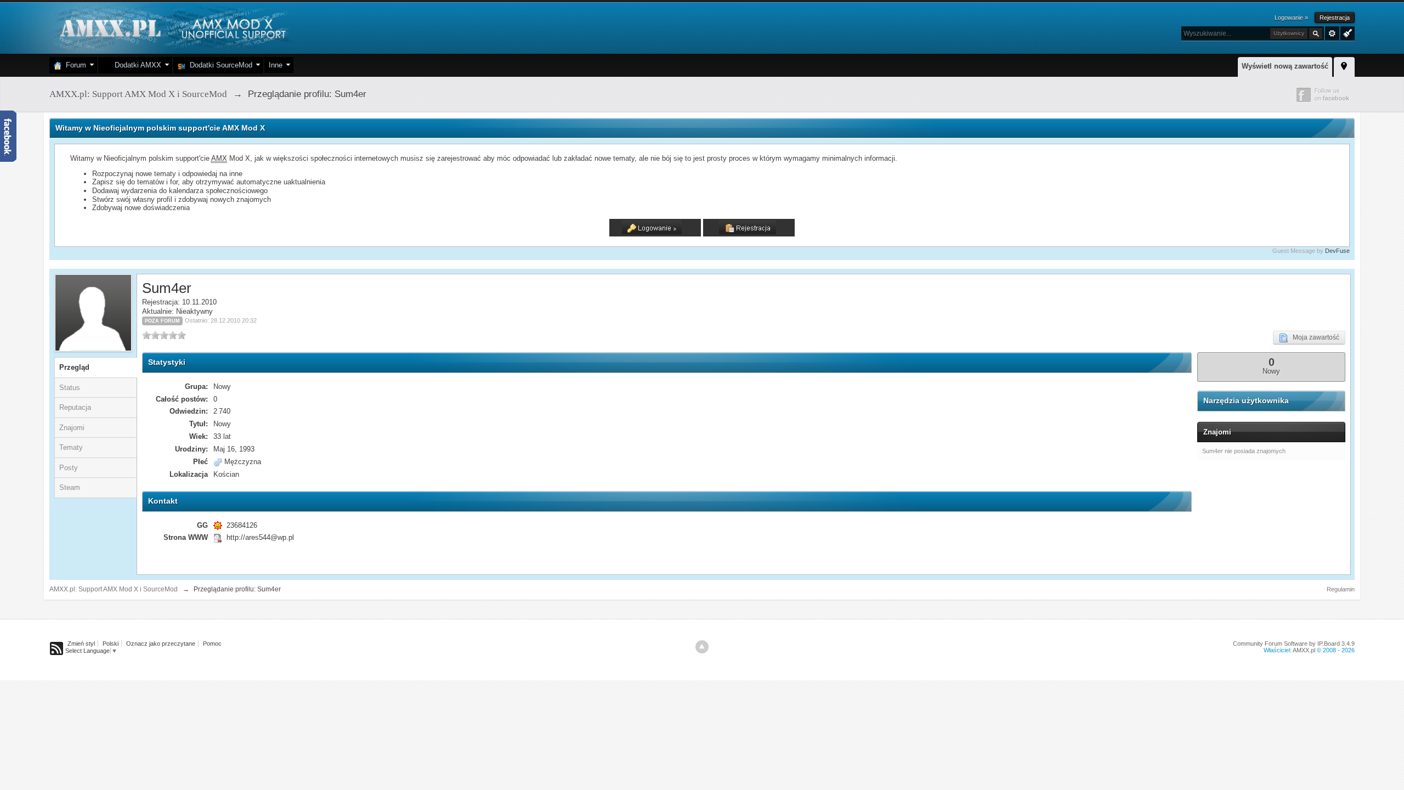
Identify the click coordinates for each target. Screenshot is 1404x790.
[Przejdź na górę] (702, 646)
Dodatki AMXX (135, 65)
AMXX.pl (1304, 650)
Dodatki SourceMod (218, 65)
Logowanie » (1291, 17)
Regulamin (1341, 589)
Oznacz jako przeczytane (160, 643)
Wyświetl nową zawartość (1285, 66)
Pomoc (212, 643)
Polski (110, 643)
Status (69, 387)
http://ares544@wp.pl (260, 537)
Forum (73, 65)
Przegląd (74, 367)
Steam (69, 487)
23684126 (242, 525)
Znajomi (71, 428)
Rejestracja (1335, 17)
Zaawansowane (1332, 33)
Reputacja (75, 407)
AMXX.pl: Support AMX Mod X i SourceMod (113, 589)
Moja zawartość (1313, 337)
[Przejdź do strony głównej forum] (171, 27)
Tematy (71, 447)
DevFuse (1337, 250)
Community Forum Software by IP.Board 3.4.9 (1294, 643)
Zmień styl (81, 643)
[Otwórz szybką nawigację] (1344, 65)
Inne (275, 65)
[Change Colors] (1346, 32)
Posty (68, 468)
